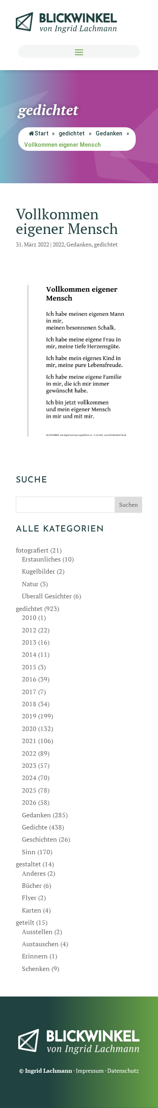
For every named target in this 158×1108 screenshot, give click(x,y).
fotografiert (32, 550)
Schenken (36, 968)
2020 (29, 728)
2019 (29, 716)
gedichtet (72, 133)
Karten (31, 910)
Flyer (29, 897)
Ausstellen (37, 931)
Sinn (29, 851)
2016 (29, 679)
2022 (58, 244)
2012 (29, 630)
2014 (29, 654)
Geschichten (39, 839)
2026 (29, 802)
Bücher (32, 885)
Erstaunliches (41, 559)
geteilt (25, 922)
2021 (29, 740)
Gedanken (109, 133)
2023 (29, 765)
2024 (29, 777)
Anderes (34, 873)
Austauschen (40, 943)
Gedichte (34, 827)
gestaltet (28, 863)
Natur (30, 583)
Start (41, 133)
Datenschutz (123, 1070)
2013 (29, 642)
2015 (29, 666)
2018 (29, 703)
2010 (29, 617)
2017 (29, 691)
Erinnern (35, 956)
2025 (29, 790)
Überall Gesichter (47, 596)
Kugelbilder (38, 571)
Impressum (90, 1070)
